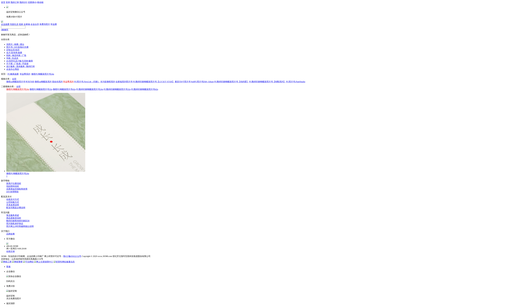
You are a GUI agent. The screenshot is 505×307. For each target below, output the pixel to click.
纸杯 (21, 24)
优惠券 (32, 2)
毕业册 (53, 24)
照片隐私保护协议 (14, 223)
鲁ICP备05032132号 (72, 256)
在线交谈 (10, 251)
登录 (8, 2)
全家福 (27, 24)
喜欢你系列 (57, 82)
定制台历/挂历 (12, 50)
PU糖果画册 (13, 74)
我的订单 (15, 2)
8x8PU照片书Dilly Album (202, 82)
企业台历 (35, 24)
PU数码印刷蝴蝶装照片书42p (144, 89)
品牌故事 (10, 234)
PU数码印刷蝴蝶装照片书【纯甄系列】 (267, 82)
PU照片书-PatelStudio (295, 82)
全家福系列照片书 (124, 82)
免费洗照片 (44, 24)
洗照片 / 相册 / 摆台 (15, 44)
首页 (3, 2)
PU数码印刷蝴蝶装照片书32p (117, 89)
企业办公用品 (12, 69)
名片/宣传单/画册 (14, 52)
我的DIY (23, 2)
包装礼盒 (14, 24)
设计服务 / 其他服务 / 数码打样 (20, 66)
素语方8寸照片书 (183, 82)
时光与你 (30, 82)
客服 (8, 266)
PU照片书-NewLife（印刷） (87, 82)
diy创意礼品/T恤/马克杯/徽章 (19, 61)
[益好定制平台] (2, 22)
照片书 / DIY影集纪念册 (17, 47)
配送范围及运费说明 (15, 208)
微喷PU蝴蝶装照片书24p (42, 74)
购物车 (4, 30)
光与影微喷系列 (107, 82)
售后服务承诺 (12, 215)
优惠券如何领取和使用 (16, 189)
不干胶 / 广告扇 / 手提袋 (17, 64)
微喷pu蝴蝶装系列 (43, 82)
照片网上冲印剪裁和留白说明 (20, 226)
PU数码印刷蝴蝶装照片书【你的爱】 (231, 82)
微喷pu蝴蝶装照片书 (15, 82)
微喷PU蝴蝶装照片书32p (41, 89)
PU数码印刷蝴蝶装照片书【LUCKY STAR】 (153, 82)
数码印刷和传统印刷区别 (17, 221)
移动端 (40, 2)
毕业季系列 (25, 74)
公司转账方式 (12, 202)
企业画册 (5, 24)
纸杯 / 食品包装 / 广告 (16, 55)
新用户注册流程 (13, 183)
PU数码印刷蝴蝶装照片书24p (89, 89)
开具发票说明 (12, 205)
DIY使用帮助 (12, 192)
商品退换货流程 (13, 218)
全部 (14, 79)
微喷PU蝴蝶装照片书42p (64, 89)
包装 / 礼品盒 (12, 58)
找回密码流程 (12, 186)
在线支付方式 (12, 199)
